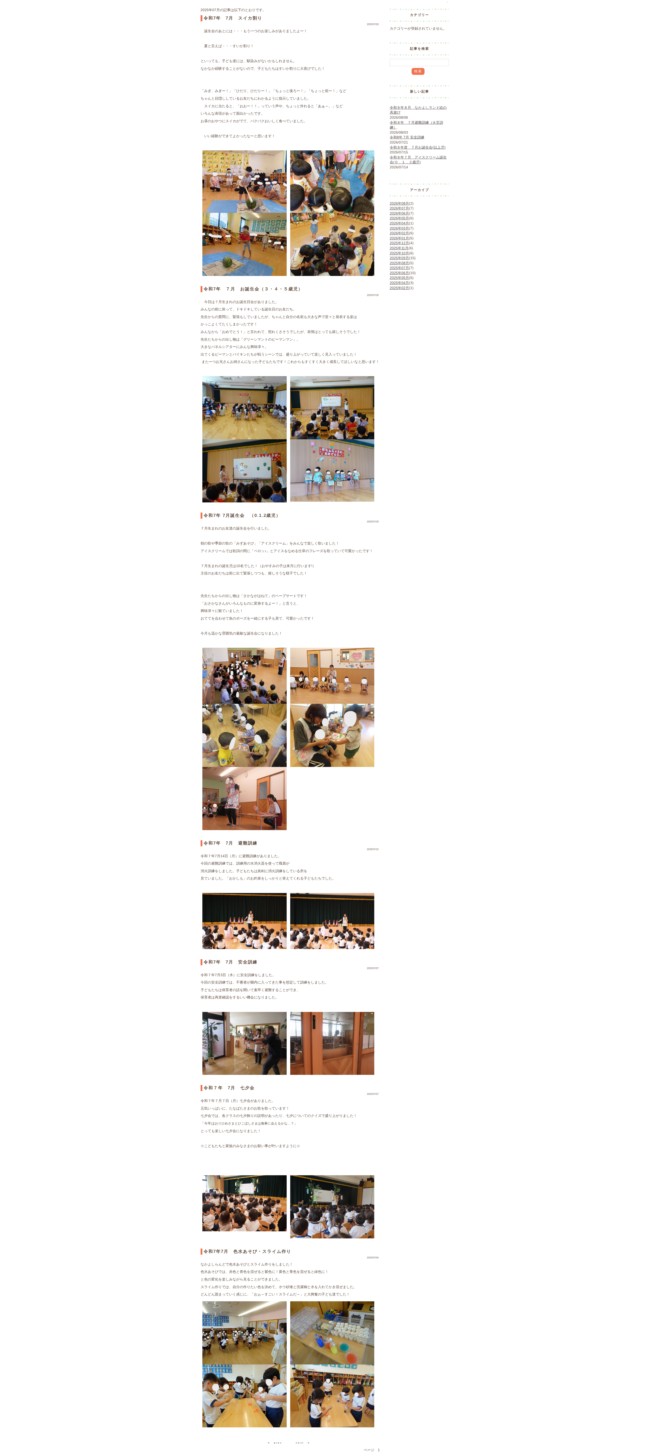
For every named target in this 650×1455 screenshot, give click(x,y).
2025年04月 (399, 283)
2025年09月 (399, 258)
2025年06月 (399, 273)
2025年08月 (399, 263)
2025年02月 (399, 288)
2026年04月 (399, 223)
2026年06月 (399, 213)
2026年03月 (399, 228)
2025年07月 (399, 268)
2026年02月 (399, 233)
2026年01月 (399, 238)
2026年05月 (399, 218)
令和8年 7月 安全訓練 (407, 137)
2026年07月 (399, 208)
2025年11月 (399, 248)
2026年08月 (399, 203)
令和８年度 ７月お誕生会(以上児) (418, 147)
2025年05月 (399, 278)
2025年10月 (399, 253)
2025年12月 (399, 243)
